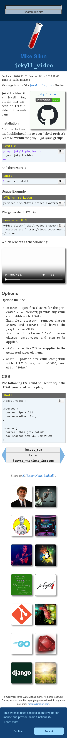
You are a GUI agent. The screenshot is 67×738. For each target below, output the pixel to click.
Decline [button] (18, 731)
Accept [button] (48, 731)
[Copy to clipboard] (61, 151)
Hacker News (34, 475)
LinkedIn (49, 475)
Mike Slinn (33, 56)
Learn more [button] (11, 721)
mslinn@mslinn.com (38, 703)
